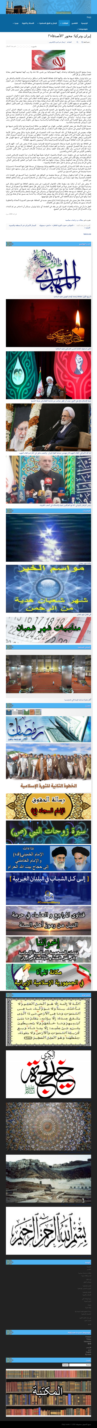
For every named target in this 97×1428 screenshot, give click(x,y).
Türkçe (88, 1339)
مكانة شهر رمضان (85, 563)
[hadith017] (21, 712)
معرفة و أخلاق (87, 1282)
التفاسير (75, 23)
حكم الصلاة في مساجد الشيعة (80, 1256)
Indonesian (87, 1341)
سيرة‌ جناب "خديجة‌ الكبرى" (81, 1100)
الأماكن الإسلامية (84, 647)
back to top (87, 234)
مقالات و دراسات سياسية (74, 220)
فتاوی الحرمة (87, 1301)
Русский (88, 1354)
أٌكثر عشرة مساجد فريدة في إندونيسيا (77, 700)
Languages (83, 29)
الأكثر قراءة (86, 995)
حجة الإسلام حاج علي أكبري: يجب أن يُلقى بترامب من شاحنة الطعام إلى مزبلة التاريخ (61, 401)
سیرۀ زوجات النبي (86, 1299)
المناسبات (86, 510)
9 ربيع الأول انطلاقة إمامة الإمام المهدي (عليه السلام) (72, 296)
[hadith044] (38, 712)
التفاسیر (89, 1269)
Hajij (89, 17)
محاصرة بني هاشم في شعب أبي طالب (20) (76, 1204)
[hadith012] (9, 712)
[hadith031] (15, 712)
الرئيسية (84, 23)
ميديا (16, 23)
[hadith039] (32, 712)
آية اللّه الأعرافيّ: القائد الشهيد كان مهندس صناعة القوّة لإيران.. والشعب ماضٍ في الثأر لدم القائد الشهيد (55, 453)
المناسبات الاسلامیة (86, 1314)
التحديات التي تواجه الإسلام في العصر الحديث (74, 1152)
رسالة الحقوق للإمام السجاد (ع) (83, 1311)
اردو (89, 1350)
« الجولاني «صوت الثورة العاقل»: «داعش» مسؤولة (56, 225)
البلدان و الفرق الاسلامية (48, 23)
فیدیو (89, 1324)
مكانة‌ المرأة (88, 1308)
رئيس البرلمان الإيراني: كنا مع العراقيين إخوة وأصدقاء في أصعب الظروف (65, 505)
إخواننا (89, 1305)
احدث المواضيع (84, 244)
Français (88, 1337)
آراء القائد (88, 1279)
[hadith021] (27, 712)
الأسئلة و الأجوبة (28, 23)
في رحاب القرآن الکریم (85, 1318)
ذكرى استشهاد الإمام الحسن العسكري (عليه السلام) (73, 348)
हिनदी (89, 1344)
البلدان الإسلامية (87, 1286)
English (88, 1352)
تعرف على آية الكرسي (83, 1048)
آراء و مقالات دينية (86, 1276)
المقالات (65, 23)
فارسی (88, 1347)
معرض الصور (87, 1320)
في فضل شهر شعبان (84, 614)
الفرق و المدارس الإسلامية (84, 1288)
